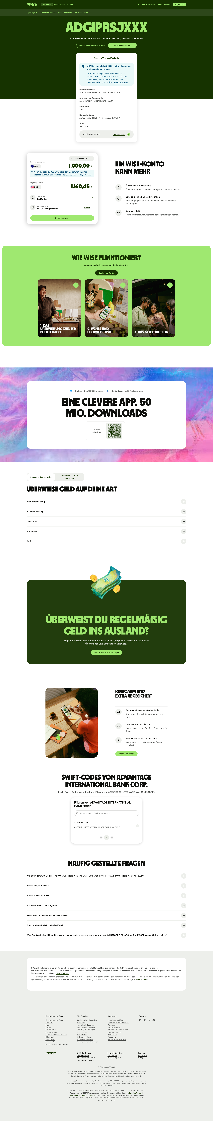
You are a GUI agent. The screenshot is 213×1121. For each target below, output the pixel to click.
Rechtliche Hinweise (84, 1053)
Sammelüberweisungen (85, 1039)
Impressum (142, 1053)
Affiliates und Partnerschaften (56, 1034)
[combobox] (35, 166)
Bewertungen (50, 1039)
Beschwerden (112, 1055)
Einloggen (168, 4)
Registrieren (179, 4)
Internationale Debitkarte (85, 1025)
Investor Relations (51, 1032)
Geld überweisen (62, 218)
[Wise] (32, 4)
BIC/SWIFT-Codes (114, 1032)
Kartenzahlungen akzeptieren (87, 1042)
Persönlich (47, 4)
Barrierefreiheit (50, 1042)
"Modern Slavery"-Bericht (86, 1058)
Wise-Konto (81, 1022)
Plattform (70, 4)
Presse (47, 1025)
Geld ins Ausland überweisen (87, 1020)
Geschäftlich (59, 4)
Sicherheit (49, 1022)
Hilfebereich (49, 1037)
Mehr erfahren (121, 82)
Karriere (48, 1027)
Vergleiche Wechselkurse (117, 1039)
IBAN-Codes (112, 1034)
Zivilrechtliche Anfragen (85, 1060)
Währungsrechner (114, 1027)
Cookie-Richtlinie (83, 1055)
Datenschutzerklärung (115, 1053)
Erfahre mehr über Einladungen (106, 652)
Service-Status (50, 1030)
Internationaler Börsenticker (118, 1030)
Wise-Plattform (82, 1032)
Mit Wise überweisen (122, 45)
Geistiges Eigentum (114, 1058)
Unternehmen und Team (54, 1020)
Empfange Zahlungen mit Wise (92, 45)
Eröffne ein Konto (106, 273)
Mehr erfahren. (62, 973)
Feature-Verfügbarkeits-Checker (57, 1044)
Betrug (140, 1058)
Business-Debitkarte (84, 1037)
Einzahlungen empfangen (86, 1030)
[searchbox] (106, 813)
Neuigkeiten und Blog (115, 1020)
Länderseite (142, 1055)
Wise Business (82, 1034)
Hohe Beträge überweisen (86, 1027)
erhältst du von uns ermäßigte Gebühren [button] (77, 175)
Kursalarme (112, 1037)
